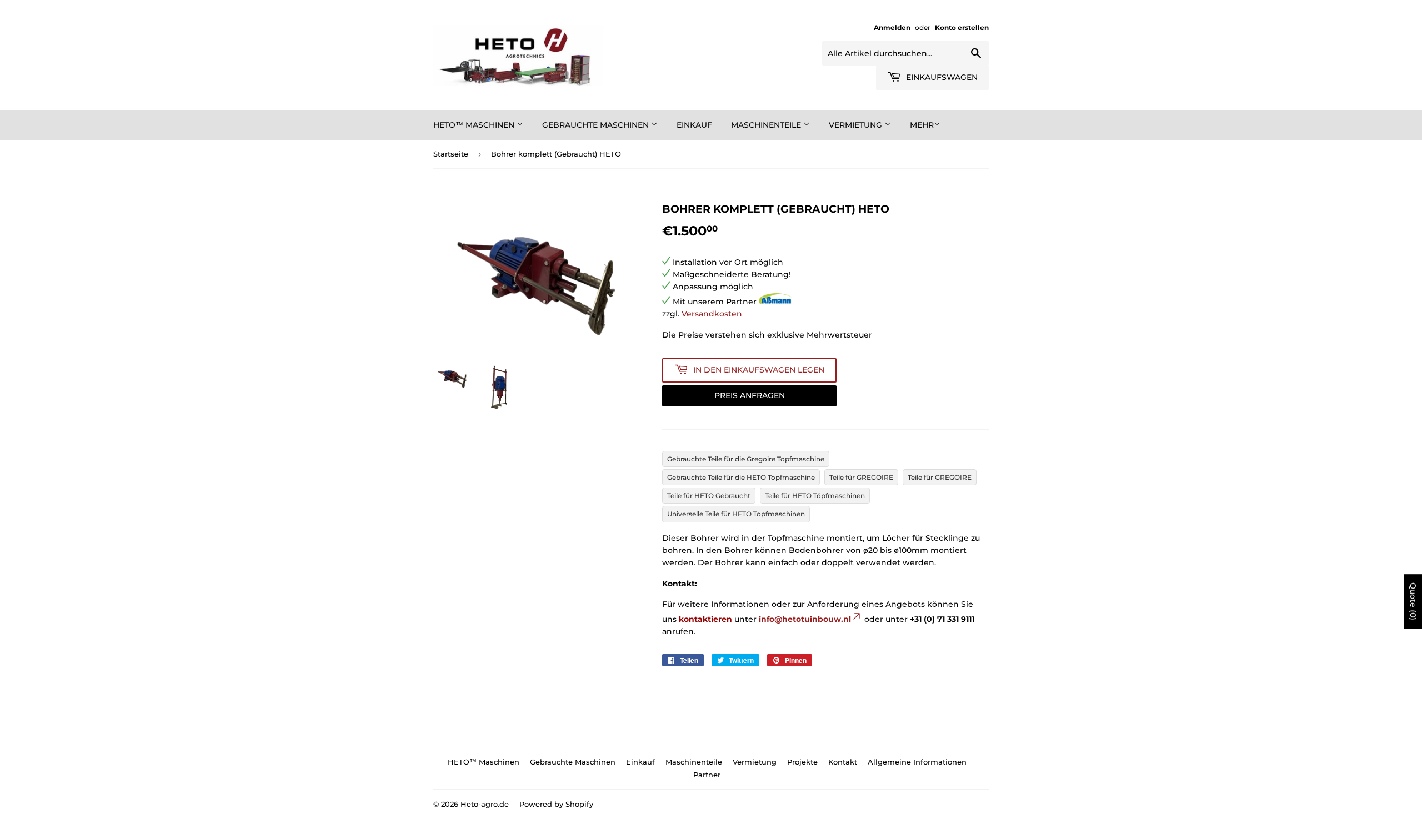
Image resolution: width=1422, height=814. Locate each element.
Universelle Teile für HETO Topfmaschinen (736, 514)
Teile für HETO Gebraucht (708, 495)
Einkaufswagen (941, 77)
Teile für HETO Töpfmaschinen (815, 495)
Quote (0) (1413, 601)
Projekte (802, 761)
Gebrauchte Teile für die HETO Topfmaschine (741, 477)
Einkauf (694, 125)
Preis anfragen (749, 395)
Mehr (922, 125)
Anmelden (892, 27)
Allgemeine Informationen (917, 761)
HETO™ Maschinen (475, 125)
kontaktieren (705, 619)
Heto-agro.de (484, 804)
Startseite (450, 153)
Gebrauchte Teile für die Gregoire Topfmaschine (745, 459)
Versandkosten (712, 314)
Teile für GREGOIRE (861, 477)
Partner (706, 774)
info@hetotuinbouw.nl (805, 619)
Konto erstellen (962, 27)
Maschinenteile (767, 125)
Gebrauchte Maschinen (596, 125)
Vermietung (856, 125)
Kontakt (842, 761)
